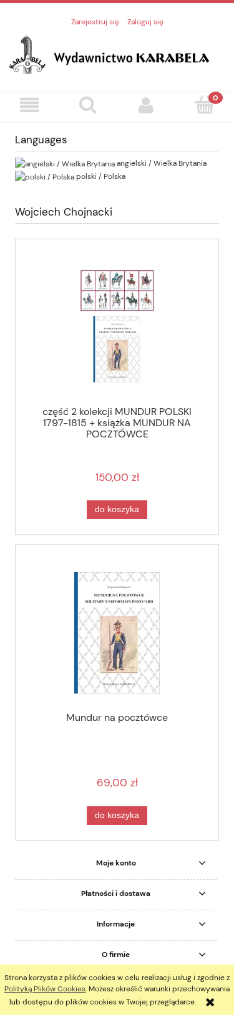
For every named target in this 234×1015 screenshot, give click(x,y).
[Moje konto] (146, 105)
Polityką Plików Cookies (44, 989)
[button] (29, 105)
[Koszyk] (204, 104)
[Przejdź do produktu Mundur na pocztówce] (117, 632)
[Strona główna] (117, 52)
